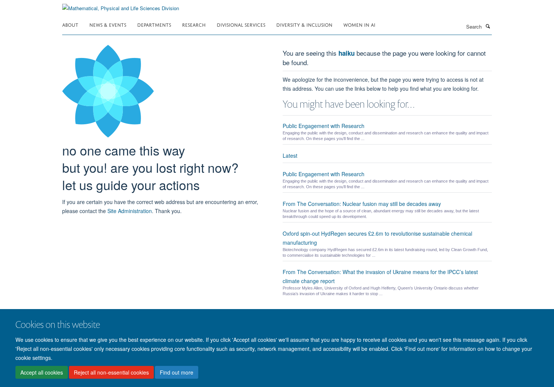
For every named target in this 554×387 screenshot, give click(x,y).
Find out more (176, 372)
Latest (290, 155)
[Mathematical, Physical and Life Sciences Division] (120, 5)
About (70, 24)
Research (194, 24)
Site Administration (129, 211)
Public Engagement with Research (323, 126)
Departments (154, 24)
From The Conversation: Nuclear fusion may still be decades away (362, 203)
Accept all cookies (41, 372)
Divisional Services (241, 24)
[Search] (488, 26)
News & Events (107, 24)
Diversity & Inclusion (304, 24)
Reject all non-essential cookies (111, 372)
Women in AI (359, 24)
